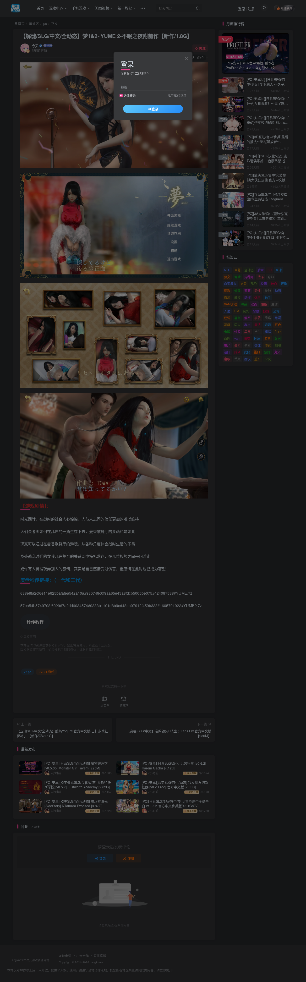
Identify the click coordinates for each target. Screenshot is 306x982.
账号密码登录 (177, 95)
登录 (155, 108)
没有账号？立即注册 (134, 73)
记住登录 (129, 95)
